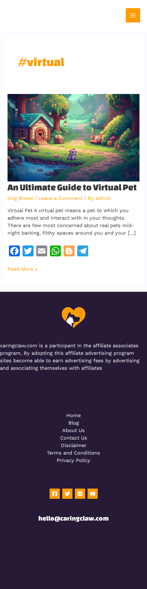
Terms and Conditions (73, 453)
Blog (73, 423)
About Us (73, 430)
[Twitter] (67, 494)
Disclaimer (73, 445)
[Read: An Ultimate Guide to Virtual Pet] (73, 137)
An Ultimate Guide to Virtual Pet (72, 187)
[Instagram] (80, 494)
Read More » (22, 269)
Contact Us (73, 438)
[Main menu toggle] (133, 15)
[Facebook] (55, 494)
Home (73, 415)
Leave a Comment (60, 198)
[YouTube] (93, 494)
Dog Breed (20, 198)
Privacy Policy (73, 460)
